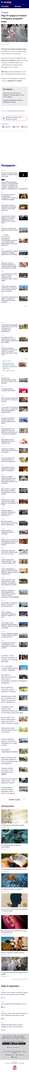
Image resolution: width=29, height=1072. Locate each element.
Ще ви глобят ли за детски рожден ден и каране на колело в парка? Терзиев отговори (9, 720)
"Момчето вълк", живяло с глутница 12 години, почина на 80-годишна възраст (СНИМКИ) (14, 993)
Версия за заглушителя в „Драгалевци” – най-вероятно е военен (9, 781)
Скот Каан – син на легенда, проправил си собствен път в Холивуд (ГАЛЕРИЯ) (9, 658)
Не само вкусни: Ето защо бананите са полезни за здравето (8, 459)
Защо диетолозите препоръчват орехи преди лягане (8, 441)
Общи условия (21, 1063)
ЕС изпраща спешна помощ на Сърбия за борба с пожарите (8, 468)
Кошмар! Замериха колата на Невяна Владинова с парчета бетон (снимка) (12, 1025)
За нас (3, 1051)
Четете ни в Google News (14, 1047)
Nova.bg (17, 1038)
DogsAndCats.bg (20, 1036)
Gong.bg (14, 1036)
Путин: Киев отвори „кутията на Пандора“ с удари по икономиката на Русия (9, 502)
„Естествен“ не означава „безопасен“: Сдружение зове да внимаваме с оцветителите (9, 409)
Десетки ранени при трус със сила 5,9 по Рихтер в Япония (9, 399)
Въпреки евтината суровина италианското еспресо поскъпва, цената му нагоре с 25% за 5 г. (9, 351)
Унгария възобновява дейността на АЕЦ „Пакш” (9, 229)
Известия (15, 1057)
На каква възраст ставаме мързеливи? (8, 389)
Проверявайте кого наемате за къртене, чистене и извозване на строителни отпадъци (9, 431)
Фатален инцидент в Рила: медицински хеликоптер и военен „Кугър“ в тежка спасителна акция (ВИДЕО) (10, 594)
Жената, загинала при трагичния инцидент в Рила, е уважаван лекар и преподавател (9, 760)
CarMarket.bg (5, 1037)
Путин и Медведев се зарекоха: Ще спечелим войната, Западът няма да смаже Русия (10, 571)
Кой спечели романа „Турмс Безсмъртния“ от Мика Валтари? (14, 910)
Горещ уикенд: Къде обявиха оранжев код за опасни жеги (9, 730)
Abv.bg (4, 1036)
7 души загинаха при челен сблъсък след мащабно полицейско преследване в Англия (8, 582)
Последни (5, 6)
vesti (4, 1018)
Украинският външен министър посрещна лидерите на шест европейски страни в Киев (8, 219)
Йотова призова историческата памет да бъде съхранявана (9, 522)
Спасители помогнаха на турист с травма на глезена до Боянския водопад (9, 299)
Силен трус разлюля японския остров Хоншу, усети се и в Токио (9, 552)
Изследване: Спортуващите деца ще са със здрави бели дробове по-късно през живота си (9, 242)
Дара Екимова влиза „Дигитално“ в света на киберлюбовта (14, 931)
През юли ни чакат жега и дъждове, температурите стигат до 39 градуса (13, 95)
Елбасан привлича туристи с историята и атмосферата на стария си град (9, 742)
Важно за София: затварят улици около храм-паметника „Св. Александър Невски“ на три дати (9, 480)
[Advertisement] (14, 145)
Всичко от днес (14, 800)
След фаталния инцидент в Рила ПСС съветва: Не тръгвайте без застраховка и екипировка (9, 328)
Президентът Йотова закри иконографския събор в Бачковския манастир (8, 208)
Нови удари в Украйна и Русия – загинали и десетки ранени (9, 604)
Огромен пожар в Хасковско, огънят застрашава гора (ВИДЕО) (7, 771)
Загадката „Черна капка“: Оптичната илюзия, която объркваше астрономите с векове (14, 1014)
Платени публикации (16, 1051)
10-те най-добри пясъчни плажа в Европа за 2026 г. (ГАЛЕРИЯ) (9, 668)
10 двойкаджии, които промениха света (13, 869)
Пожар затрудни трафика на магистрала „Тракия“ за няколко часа (9, 635)
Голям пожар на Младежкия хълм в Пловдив (7, 532)
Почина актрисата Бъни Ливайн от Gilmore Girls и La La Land (9, 174)
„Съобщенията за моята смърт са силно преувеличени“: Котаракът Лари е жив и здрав (9, 277)
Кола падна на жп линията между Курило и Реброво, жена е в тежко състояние (9, 625)
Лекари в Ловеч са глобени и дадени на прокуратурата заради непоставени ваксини (8, 265)
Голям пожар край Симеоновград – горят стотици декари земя (8, 561)
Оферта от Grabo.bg (5, 361)
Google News (7, 127)
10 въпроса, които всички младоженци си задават (14, 973)
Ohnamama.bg (16, 1037)
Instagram (25, 127)
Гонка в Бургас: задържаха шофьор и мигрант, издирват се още (8, 614)
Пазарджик (8, 165)
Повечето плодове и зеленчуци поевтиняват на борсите (9, 450)
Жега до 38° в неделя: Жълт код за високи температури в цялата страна (8, 491)
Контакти (24, 1051)
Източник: (4, 111)
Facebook (17, 127)
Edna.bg (8, 1038)
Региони (18, 6)
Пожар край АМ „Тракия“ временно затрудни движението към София (9, 252)
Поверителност (11, 1054)
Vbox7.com (9, 1036)
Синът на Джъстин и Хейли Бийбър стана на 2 (14, 1004)
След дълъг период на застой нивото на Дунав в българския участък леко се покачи (9, 288)
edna (4, 1007)
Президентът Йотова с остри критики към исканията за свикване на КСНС (9, 645)
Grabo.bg (23, 1037)
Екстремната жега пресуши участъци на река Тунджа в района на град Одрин (9, 339)
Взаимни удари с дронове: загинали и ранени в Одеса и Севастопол (8, 513)
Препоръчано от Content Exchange (19, 979)
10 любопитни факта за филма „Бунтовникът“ (11, 846)
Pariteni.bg (3, 1038)
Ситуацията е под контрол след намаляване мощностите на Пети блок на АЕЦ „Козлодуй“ (12, 710)
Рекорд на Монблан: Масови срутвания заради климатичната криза (8, 420)
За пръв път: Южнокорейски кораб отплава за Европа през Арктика (9, 380)
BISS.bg (10, 1037)
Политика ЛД (20, 1054)
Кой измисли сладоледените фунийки (9, 751)
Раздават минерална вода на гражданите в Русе (13, 101)
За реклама (8, 1051)
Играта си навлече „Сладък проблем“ (13, 952)
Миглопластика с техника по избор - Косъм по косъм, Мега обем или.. (9, 366)
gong (4, 1030)
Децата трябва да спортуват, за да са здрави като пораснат (8, 689)
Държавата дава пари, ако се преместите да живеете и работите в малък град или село (8, 699)
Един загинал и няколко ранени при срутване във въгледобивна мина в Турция (10, 542)
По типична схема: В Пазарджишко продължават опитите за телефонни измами (9, 197)
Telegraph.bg (23, 1038)
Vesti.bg (13, 1038)
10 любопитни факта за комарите (12, 889)
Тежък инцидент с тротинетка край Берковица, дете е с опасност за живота (8, 790)
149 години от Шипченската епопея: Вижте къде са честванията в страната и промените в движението (14, 679)
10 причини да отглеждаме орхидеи (12, 825)
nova (4, 998)
